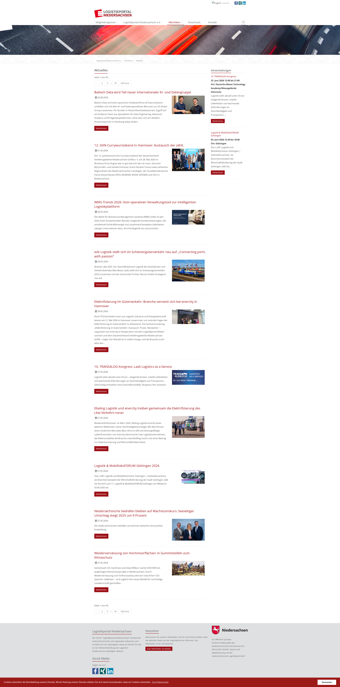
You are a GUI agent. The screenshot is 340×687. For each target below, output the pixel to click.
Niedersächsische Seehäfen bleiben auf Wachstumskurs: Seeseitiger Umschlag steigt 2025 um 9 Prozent (144, 513)
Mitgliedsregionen (106, 22)
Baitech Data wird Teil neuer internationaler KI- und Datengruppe (142, 92)
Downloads (194, 22)
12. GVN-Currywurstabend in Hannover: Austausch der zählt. (139, 145)
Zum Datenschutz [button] (160, 682)
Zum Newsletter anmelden (159, 648)
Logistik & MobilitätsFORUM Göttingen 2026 (126, 465)
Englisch (225, 3)
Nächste (125, 83)
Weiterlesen (101, 128)
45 (115, 83)
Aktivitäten (174, 22)
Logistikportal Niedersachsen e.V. (142, 22)
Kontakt (212, 22)
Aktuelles (139, 61)
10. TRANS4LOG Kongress (223, 76)
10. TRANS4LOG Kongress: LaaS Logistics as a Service (133, 366)
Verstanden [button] (327, 682)
